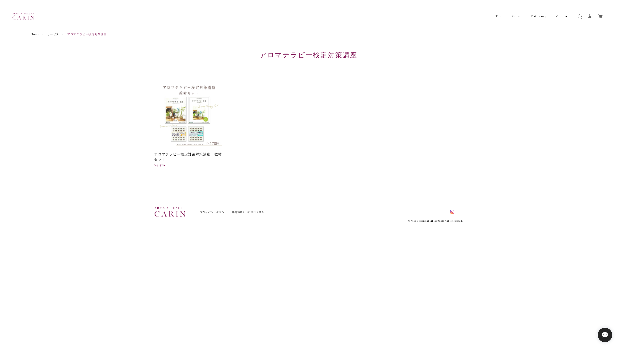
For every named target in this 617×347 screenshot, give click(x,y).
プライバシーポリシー (213, 212)
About (516, 16)
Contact (562, 16)
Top (499, 16)
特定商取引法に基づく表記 (248, 212)
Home (35, 34)
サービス (53, 34)
